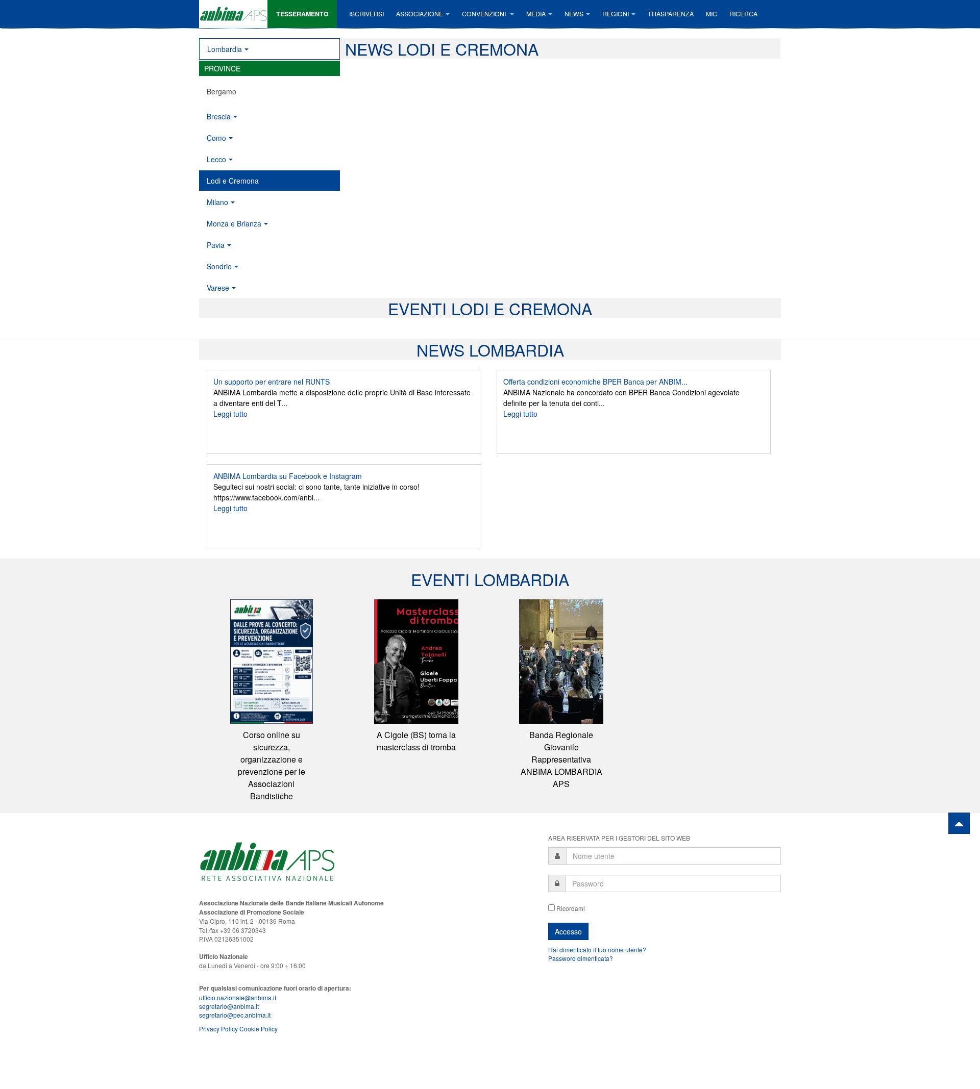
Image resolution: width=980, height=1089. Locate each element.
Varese (218, 288)
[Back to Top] (959, 823)
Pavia (216, 245)
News (574, 13)
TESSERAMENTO (302, 13)
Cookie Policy (258, 1028)
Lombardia (224, 49)
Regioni (615, 13)
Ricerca (743, 13)
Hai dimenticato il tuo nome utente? (597, 949)
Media (536, 13)
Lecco (216, 159)
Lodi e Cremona (233, 180)
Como (216, 138)
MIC (711, 13)
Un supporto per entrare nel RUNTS (271, 381)
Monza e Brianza (234, 223)
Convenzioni (484, 13)
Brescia (219, 116)
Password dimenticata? (580, 958)
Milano (217, 202)
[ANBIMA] (233, 14)
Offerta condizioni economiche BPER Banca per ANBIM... (595, 381)
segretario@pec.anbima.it (235, 1014)
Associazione (419, 13)
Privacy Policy (218, 1028)
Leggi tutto (230, 414)
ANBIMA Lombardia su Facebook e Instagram (287, 476)
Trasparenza (671, 13)
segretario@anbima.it (229, 1006)
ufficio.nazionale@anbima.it (237, 997)
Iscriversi (366, 13)
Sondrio (219, 266)
